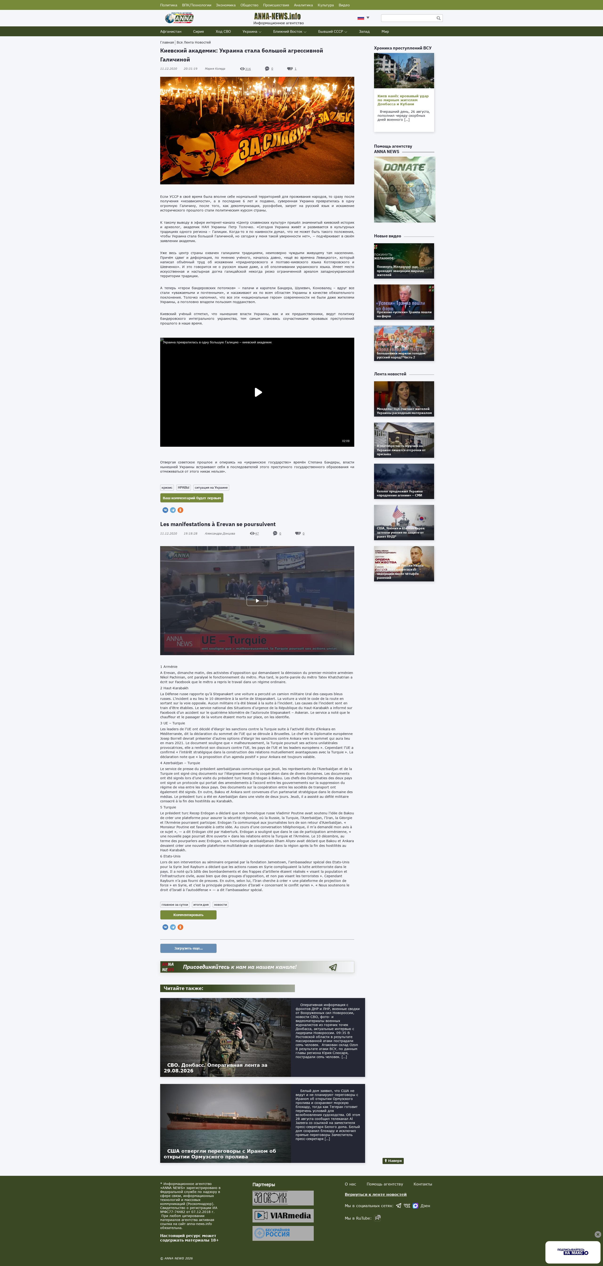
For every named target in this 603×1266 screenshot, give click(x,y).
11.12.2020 (178, 68)
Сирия (198, 31)
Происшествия (276, 5)
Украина (250, 31)
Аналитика (303, 5)
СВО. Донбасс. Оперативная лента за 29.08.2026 (215, 1067)
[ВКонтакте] (165, 510)
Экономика (226, 5)
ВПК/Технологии (196, 5)
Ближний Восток (287, 31)
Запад (364, 31)
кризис (167, 487)
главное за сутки (175, 904)
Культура (326, 5)
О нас (350, 1184)
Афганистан (170, 31)
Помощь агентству (385, 1184)
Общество (249, 5)
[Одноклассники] (180, 510)
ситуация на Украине (211, 487)
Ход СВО (223, 31)
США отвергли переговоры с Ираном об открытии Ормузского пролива (220, 1153)
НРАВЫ (183, 487)
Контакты (423, 1184)
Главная (167, 42)
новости (220, 904)
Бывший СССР (330, 31)
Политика (168, 5)
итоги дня (201, 904)
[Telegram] (173, 510)
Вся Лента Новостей (194, 42)
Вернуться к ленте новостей (376, 1194)
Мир (385, 31)
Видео (344, 5)
